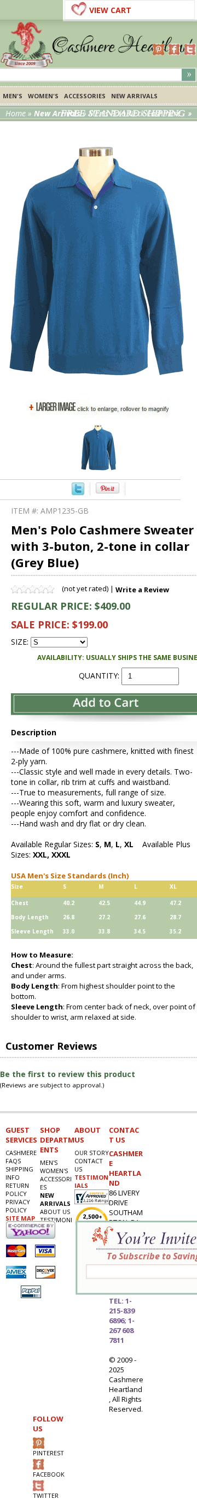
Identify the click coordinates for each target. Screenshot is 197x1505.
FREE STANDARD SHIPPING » (126, 114)
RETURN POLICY (17, 1189)
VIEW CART (110, 10)
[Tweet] (78, 492)
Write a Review (142, 589)
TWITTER (46, 1495)
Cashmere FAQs (21, 1157)
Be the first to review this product (67, 1074)
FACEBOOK (49, 1474)
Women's (43, 96)
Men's (12, 96)
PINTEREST (48, 1453)
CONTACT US (88, 1165)
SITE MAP (20, 1218)
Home (15, 113)
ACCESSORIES (85, 96)
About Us (55, 1211)
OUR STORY (91, 1153)
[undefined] (98, 391)
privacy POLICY (17, 1206)
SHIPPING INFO (19, 1173)
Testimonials (56, 1224)
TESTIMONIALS (91, 1181)
